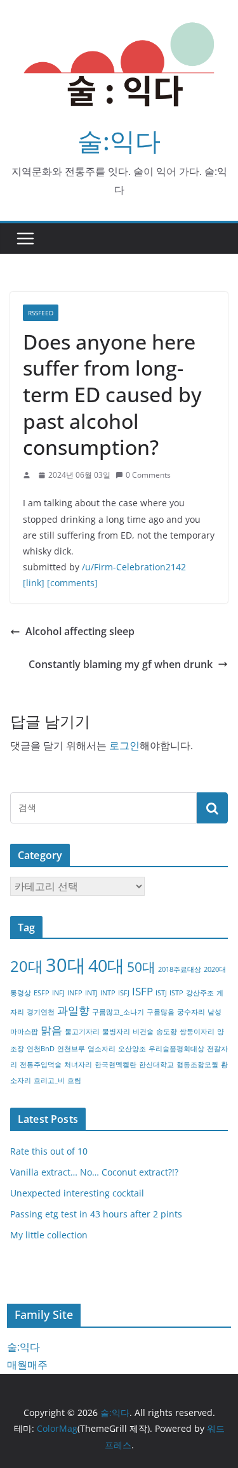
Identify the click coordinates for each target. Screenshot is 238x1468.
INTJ (91, 992)
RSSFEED (40, 312)
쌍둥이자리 (197, 1031)
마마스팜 (24, 1031)
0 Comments (148, 474)
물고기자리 (82, 1031)
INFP (75, 992)
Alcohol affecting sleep (80, 631)
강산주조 (200, 992)
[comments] (72, 583)
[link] (33, 583)
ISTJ (161, 992)
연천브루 (71, 1048)
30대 (66, 965)
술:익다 (119, 140)
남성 (214, 1011)
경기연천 (41, 1011)
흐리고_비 (49, 1080)
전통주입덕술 (41, 1064)
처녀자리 (78, 1064)
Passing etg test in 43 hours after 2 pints (96, 1214)
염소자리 (102, 1048)
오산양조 (132, 1048)
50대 (141, 967)
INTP (108, 992)
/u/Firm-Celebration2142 (134, 567)
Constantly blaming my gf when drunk (121, 664)
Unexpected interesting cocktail (77, 1193)
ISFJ (123, 992)
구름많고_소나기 (118, 1011)
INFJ (58, 992)
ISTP (176, 992)
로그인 (124, 745)
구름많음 (161, 1011)
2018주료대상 (179, 969)
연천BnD (41, 1048)
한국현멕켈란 (115, 1064)
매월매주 (27, 1365)
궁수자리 (191, 1011)
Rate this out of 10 (49, 1151)
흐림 (74, 1080)
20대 (26, 965)
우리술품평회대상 (176, 1048)
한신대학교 (156, 1064)
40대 (106, 965)
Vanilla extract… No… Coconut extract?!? (94, 1172)
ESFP (42, 992)
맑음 (51, 1030)
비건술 (143, 1031)
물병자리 (116, 1031)
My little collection (49, 1235)
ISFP (142, 991)
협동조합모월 (197, 1064)
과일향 (73, 1010)
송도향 (166, 1031)
